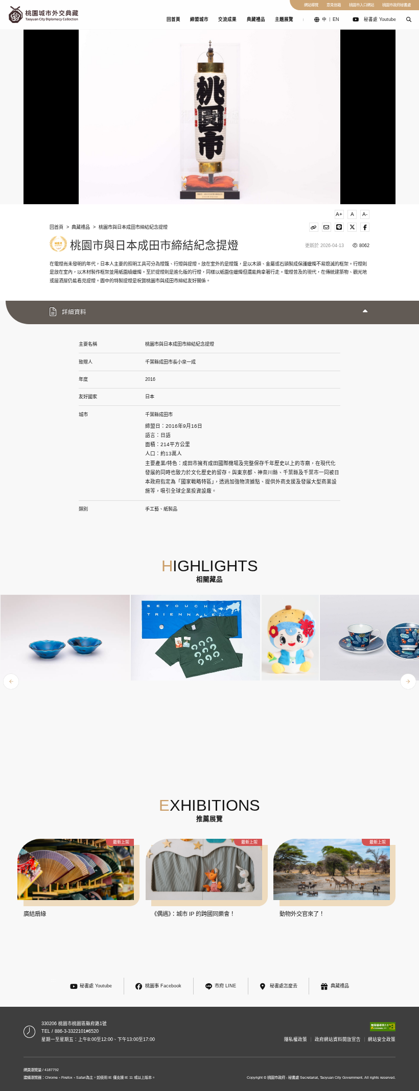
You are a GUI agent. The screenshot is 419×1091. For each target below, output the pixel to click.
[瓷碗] (65, 638)
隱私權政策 (295, 1039)
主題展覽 (284, 19)
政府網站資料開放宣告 (338, 1039)
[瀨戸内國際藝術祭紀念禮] (195, 638)
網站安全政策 (381, 1039)
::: (3, 14)
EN (336, 19)
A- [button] (364, 214)
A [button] (352, 214)
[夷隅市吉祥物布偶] (290, 638)
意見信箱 (334, 5)
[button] (408, 19)
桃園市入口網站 (361, 5)
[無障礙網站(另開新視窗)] (382, 1026)
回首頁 (173, 19)
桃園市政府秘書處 (396, 5)
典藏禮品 (256, 19)
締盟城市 (199, 19)
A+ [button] (339, 214)
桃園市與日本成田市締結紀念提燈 (133, 227)
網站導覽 (311, 5)
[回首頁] (43, 14)
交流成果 (227, 19)
